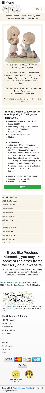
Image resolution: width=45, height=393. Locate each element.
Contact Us (6, 349)
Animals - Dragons (8, 235)
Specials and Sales (8, 330)
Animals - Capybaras (9, 216)
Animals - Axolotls (8, 205)
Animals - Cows (7, 224)
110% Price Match (8, 320)
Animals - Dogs (7, 231)
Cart (40, 9)
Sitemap (5, 353)
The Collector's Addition (10, 306)
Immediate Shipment (9, 197)
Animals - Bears (7, 208)
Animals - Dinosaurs (9, 228)
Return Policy (6, 333)
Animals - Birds (7, 212)
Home (2, 282)
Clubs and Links (7, 327)
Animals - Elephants (9, 239)
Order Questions (7, 346)
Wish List (5, 342)
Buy (23, 187)
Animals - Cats (7, 220)
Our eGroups (6, 323)
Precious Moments (14, 272)
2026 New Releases (9, 201)
